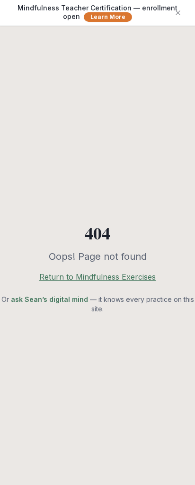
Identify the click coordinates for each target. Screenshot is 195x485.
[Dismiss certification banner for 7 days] (178, 12)
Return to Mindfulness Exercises (97, 277)
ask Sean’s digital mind (49, 299)
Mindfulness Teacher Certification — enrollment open (97, 12)
